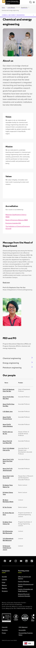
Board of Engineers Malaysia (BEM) (17, 220)
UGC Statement (23, 627)
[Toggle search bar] (30, 2)
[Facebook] (4, 561)
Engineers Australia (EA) (13, 223)
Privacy (4, 633)
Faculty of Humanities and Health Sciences (25, 590)
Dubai (3, 582)
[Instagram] (15, 561)
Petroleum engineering (12, 367)
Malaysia (4, 585)
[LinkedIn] (26, 561)
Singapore (5, 591)
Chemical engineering (12, 358)
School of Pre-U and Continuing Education (24, 595)
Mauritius (4, 588)
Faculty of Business (23, 581)
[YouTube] (20, 561)
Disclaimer (5, 630)
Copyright (4, 627)
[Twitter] (10, 561)
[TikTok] (31, 561)
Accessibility (22, 630)
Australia (4, 577)
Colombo (4, 580)
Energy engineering (11, 363)
